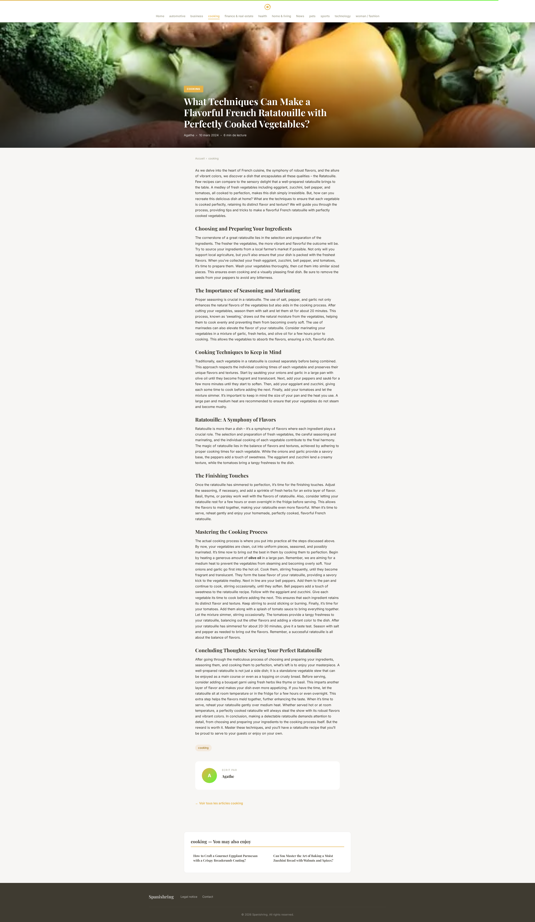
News (300, 16)
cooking (214, 16)
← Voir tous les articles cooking (219, 803)
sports (325, 16)
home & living (281, 16)
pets (312, 16)
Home (160, 16)
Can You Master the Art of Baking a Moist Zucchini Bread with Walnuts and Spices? (303, 858)
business (196, 16)
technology (343, 16)
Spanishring (161, 896)
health (262, 16)
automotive (177, 16)
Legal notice (189, 896)
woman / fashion (367, 16)
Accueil (200, 158)
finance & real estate (239, 16)
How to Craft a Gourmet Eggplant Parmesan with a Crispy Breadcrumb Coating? (225, 858)
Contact (207, 896)
